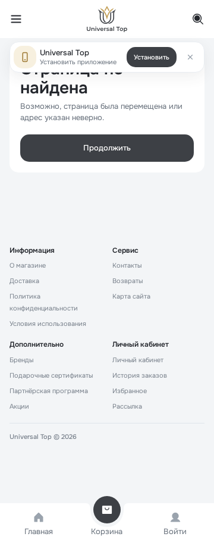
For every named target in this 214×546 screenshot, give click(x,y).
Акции (19, 406)
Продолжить (107, 148)
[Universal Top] (107, 19)
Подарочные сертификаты (51, 375)
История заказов (139, 375)
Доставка (24, 281)
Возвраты (127, 281)
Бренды (21, 360)
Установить (151, 57)
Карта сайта (131, 296)
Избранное (129, 391)
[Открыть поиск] (191, 19)
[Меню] (23, 19)
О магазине (28, 265)
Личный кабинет (137, 360)
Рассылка (127, 406)
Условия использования (48, 323)
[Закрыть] (190, 57)
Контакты (126, 265)
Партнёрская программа (49, 391)
